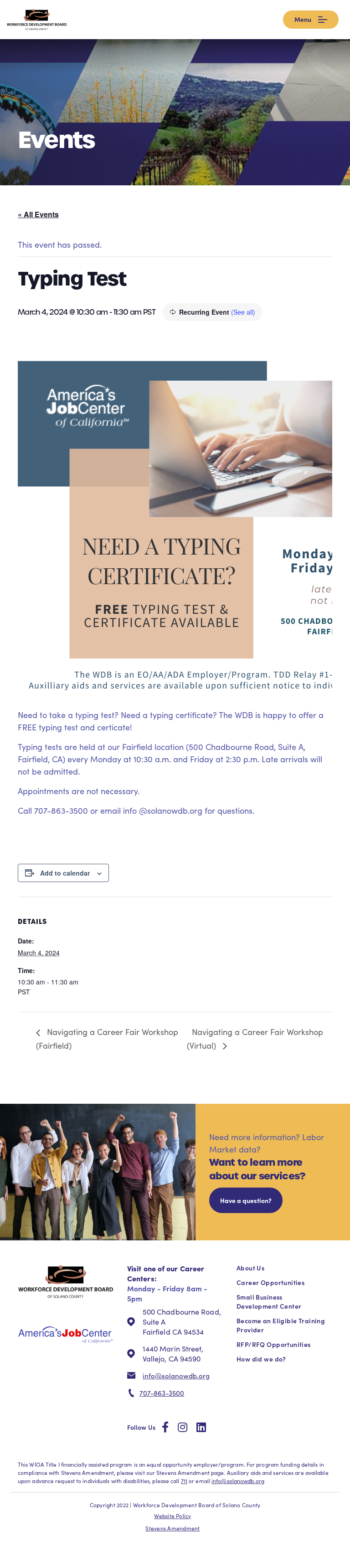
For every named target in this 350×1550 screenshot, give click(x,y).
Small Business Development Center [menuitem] (269, 1301)
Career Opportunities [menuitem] (270, 1282)
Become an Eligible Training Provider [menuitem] (281, 1325)
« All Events (38, 214)
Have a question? (246, 1200)
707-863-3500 (161, 1392)
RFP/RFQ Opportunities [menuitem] (274, 1344)
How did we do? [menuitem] (261, 1358)
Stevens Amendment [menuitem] (172, 1528)
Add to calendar (65, 872)
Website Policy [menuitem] (172, 1515)
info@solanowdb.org (176, 1375)
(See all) (243, 311)
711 (184, 1480)
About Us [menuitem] (250, 1267)
